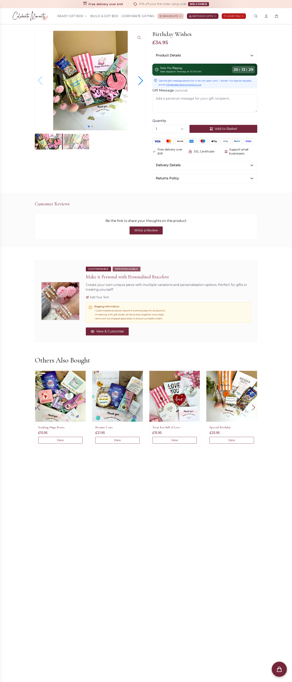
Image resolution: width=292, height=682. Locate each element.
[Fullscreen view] (139, 37)
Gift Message (170, 90)
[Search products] (256, 16)
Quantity (159, 121)
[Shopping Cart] (276, 16)
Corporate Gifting (137, 16)
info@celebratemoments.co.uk (183, 84)
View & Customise (110, 331)
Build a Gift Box (104, 16)
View (60, 440)
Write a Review (146, 230)
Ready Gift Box (70, 16)
